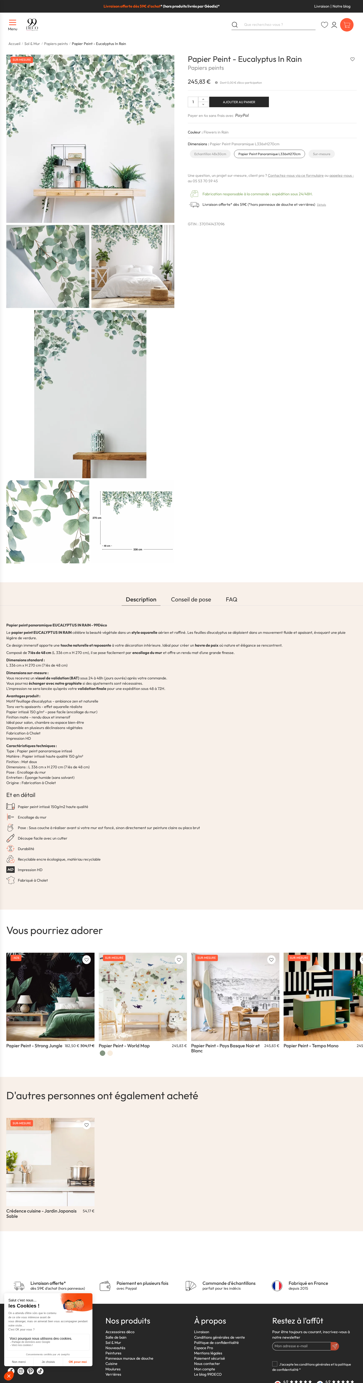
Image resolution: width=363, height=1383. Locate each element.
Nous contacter (207, 1363)
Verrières (113, 1374)
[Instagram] (21, 1371)
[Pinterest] (30, 1371)
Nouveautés (115, 1347)
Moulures (113, 1369)
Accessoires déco (119, 1331)
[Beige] (110, 1053)
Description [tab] (141, 599)
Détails (321, 205)
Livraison (321, 6)
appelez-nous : (341, 175)
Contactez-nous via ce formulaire (296, 175)
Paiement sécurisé (209, 1358)
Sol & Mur (113, 1342)
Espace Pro (203, 1347)
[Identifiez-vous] (334, 25)
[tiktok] (40, 1371)
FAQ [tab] (231, 599)
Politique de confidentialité (216, 1342)
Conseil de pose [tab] (191, 599)
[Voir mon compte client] (324, 25)
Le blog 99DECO (208, 1374)
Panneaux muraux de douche (129, 1358)
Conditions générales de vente (219, 1337)
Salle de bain (115, 1337)
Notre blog (341, 6)
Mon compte (204, 1369)
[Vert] (102, 1053)
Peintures (113, 1353)
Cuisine (111, 1363)
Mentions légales (208, 1353)
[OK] (335, 1346)
